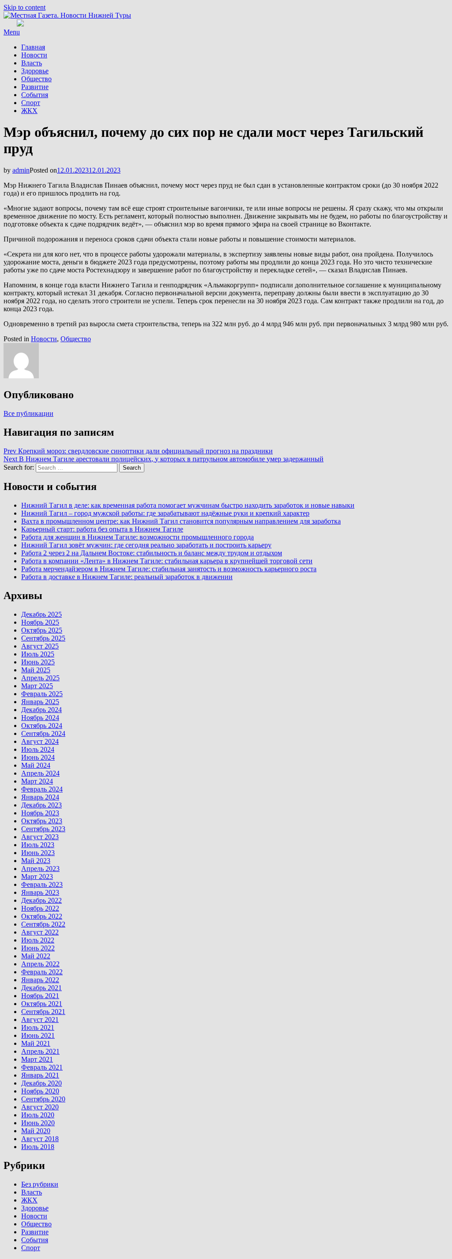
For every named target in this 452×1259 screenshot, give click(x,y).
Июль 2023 (37, 844)
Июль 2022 (37, 940)
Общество (36, 79)
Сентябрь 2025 (43, 638)
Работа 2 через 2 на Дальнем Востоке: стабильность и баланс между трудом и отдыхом (151, 553)
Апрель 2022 (40, 964)
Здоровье (35, 71)
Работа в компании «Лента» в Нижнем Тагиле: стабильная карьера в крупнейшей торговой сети (167, 561)
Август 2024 (40, 741)
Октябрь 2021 (41, 1003)
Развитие (35, 86)
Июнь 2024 (38, 757)
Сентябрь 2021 (43, 1011)
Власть (31, 63)
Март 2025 (37, 686)
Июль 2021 (37, 1027)
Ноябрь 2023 (40, 813)
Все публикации (28, 413)
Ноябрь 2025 (40, 622)
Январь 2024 (40, 797)
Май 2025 (35, 670)
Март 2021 (37, 1059)
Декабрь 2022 (41, 900)
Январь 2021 (40, 1075)
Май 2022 (35, 956)
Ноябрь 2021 (40, 995)
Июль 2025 (37, 654)
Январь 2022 (40, 980)
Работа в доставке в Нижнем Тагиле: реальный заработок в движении (127, 576)
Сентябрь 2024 (43, 733)
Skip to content (24, 7)
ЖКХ (29, 110)
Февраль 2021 (42, 1067)
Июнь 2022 (38, 948)
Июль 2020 (37, 1115)
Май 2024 (35, 765)
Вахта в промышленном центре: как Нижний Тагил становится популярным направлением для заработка (181, 521)
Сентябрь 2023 (43, 829)
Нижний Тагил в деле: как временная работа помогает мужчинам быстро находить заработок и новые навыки (187, 505)
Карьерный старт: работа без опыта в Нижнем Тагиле (102, 529)
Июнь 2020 (38, 1123)
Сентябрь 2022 (43, 924)
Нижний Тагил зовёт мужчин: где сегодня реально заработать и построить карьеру (146, 545)
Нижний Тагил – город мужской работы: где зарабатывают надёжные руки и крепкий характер (165, 513)
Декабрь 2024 (41, 709)
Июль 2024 (37, 749)
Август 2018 (40, 1138)
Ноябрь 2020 (40, 1091)
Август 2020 (40, 1107)
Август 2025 (40, 646)
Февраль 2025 (42, 693)
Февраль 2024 (42, 789)
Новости (34, 55)
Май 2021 (35, 1043)
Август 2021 (40, 1019)
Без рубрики (39, 1184)
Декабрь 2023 (41, 805)
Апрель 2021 (40, 1051)
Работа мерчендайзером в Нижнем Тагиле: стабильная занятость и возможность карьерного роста (168, 569)
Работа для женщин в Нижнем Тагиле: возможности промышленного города (137, 537)
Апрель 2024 (40, 773)
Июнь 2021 (38, 1035)
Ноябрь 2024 (40, 717)
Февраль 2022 (42, 972)
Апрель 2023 (40, 868)
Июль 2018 (37, 1146)
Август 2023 (40, 837)
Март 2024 (37, 781)
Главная (33, 47)
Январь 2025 (40, 701)
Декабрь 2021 (41, 987)
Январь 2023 (40, 892)
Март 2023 (37, 876)
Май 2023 (35, 860)
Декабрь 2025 (41, 614)
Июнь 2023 (38, 852)
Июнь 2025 (38, 662)
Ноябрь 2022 (40, 908)
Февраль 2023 (42, 884)
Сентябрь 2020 (43, 1099)
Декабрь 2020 (41, 1083)
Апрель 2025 (40, 678)
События (34, 94)
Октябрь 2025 (41, 630)
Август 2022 (40, 932)
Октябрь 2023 (41, 821)
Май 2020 (35, 1131)
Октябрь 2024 (41, 725)
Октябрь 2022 (41, 916)
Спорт (30, 102)
